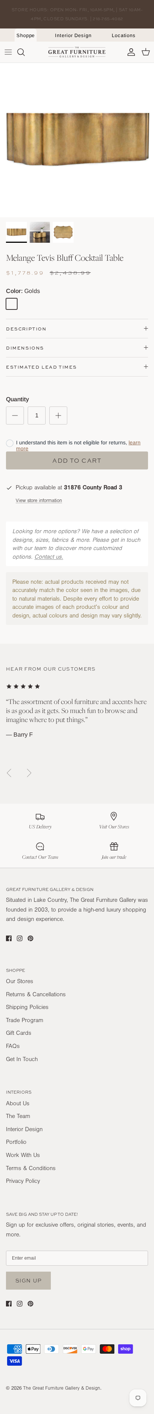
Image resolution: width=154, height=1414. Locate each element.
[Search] (24, 52)
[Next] (29, 773)
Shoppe (25, 35)
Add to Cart (76, 460)
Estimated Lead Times (41, 367)
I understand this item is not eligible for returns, (78, 445)
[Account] (129, 52)
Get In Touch (22, 1059)
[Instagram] (19, 938)
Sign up (28, 1280)
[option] (77, 140)
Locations (124, 35)
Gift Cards (18, 1033)
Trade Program (24, 1020)
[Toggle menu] (8, 52)
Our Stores (19, 981)
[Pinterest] (30, 938)
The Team (18, 1116)
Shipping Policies (27, 1007)
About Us (18, 1103)
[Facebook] (9, 938)
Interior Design (73, 35)
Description (26, 329)
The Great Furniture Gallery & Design (61, 1388)
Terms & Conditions (31, 1168)
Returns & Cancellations (36, 994)
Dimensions (25, 348)
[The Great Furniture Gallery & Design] (77, 52)
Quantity (17, 399)
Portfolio (16, 1142)
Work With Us (23, 1155)
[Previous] (9, 773)
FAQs (13, 1046)
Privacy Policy (23, 1181)
